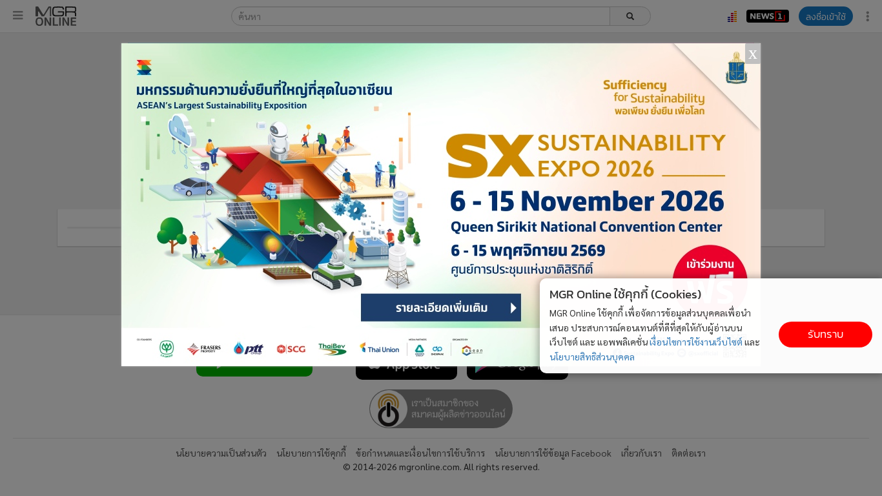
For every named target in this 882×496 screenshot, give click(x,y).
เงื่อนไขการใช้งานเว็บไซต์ (696, 341)
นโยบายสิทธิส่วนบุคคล (592, 356)
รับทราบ (825, 334)
